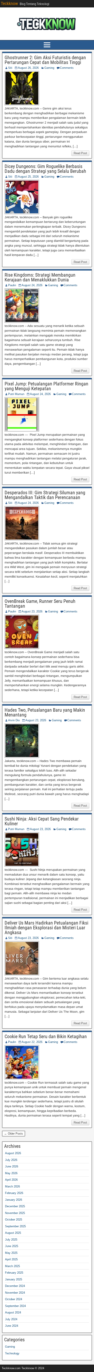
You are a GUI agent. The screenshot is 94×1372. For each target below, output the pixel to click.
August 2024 (13, 1312)
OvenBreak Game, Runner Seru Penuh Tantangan (40, 604)
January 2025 (13, 1279)
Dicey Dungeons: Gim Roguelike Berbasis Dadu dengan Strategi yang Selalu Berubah (45, 169)
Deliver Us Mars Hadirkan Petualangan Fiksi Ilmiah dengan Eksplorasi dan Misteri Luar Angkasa (46, 927)
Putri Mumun (16, 394)
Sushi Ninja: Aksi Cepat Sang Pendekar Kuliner (42, 821)
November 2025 (15, 1213)
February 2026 (14, 1193)
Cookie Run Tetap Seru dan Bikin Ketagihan (46, 1036)
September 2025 (15, 1226)
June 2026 (11, 1166)
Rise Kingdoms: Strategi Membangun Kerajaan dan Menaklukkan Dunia (40, 277)
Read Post (80, 153)
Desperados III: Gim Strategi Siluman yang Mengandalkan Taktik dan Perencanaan (45, 495)
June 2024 (11, 1325)
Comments (67, 67)
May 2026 (11, 1173)
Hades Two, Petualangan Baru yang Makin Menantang (45, 712)
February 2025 (14, 1272)
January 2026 (13, 1199)
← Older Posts (13, 1133)
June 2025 (11, 1246)
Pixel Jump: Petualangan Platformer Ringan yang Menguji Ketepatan (46, 386)
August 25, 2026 (28, 176)
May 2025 (11, 1252)
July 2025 (11, 1239)
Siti (10, 67)
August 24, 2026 (32, 285)
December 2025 (15, 1206)
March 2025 (12, 1266)
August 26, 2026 (28, 67)
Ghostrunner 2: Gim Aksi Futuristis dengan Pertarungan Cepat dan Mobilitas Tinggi (45, 60)
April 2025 (11, 1259)
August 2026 (13, 1153)
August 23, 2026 (32, 611)
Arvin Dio (14, 720)
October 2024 (13, 1299)
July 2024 (11, 1319)
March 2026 (12, 1186)
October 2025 (13, 1219)
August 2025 (13, 1232)
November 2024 (15, 1292)
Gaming (49, 67)
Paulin (12, 285)
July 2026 (11, 1160)
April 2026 (11, 1179)
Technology (12, 1353)
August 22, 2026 (32, 1042)
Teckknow (9, 3)
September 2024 (15, 1306)
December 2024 (15, 1286)
